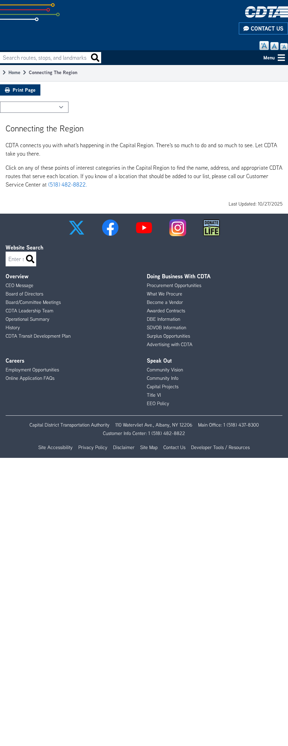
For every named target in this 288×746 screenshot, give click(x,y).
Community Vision (165, 369)
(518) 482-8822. (67, 184)
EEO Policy (158, 403)
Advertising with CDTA (169, 344)
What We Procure (164, 294)
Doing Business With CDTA (178, 276)
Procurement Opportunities (174, 285)
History (13, 327)
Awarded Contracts (166, 310)
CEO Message (19, 285)
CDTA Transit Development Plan (38, 336)
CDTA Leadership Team (29, 310)
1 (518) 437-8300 (241, 425)
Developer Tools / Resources (220, 447)
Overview (17, 276)
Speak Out (159, 360)
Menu (269, 57)
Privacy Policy (92, 447)
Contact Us (266, 28)
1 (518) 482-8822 (166, 433)
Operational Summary (28, 319)
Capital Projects (162, 386)
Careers (15, 360)
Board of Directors (24, 294)
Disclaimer (124, 447)
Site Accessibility (55, 447)
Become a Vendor (165, 302)
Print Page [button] (24, 89)
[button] (76, 227)
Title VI (154, 395)
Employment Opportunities (32, 369)
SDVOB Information (166, 327)
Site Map (149, 447)
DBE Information (163, 319)
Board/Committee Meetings (33, 302)
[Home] (266, 12)
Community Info (162, 378)
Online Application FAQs (30, 378)
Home (14, 72)
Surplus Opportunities (168, 336)
